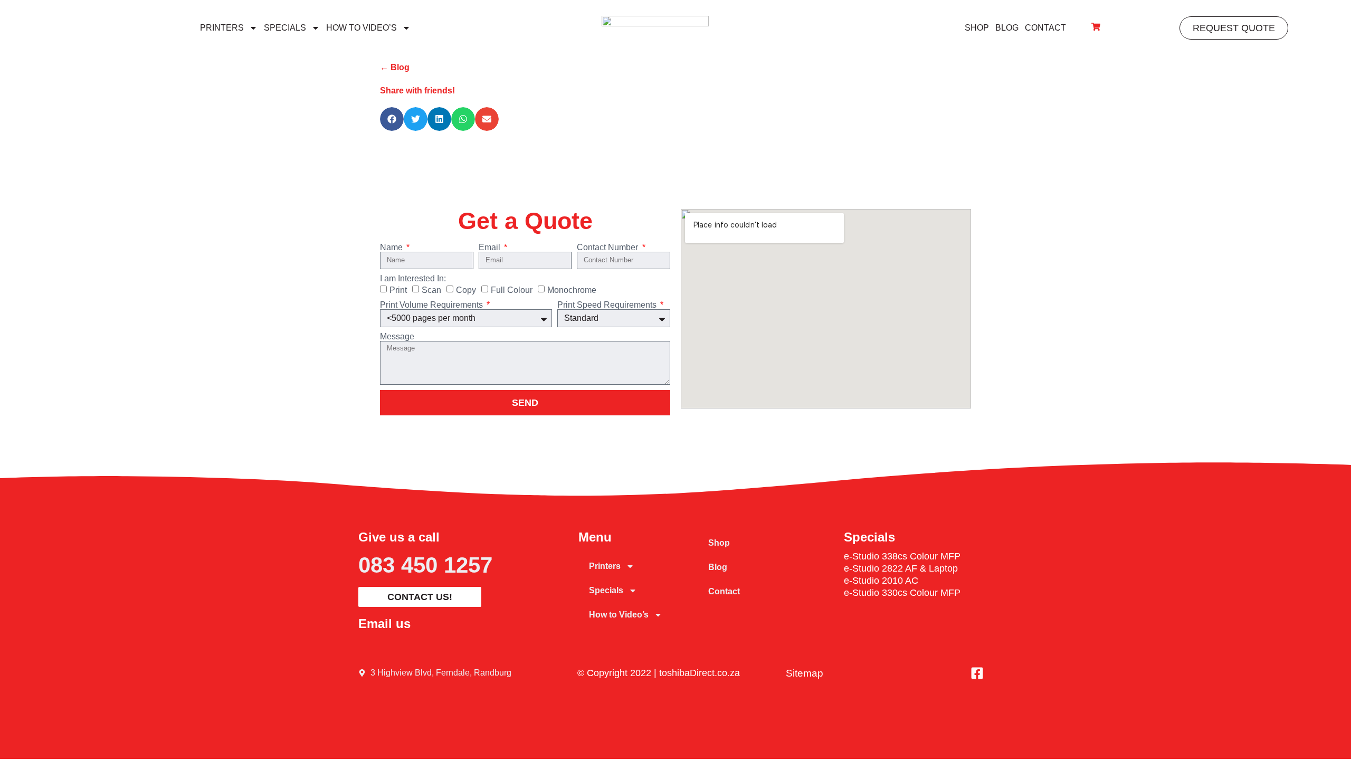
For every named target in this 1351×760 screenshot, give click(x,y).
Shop (977, 27)
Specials (285, 27)
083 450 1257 (425, 565)
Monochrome (571, 290)
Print (398, 290)
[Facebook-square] (977, 673)
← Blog (395, 67)
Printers (222, 27)
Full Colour (511, 290)
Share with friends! (417, 90)
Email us (384, 623)
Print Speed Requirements (608, 305)
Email (490, 247)
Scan (431, 290)
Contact (1045, 27)
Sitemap (804, 673)
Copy (466, 290)
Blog (1007, 27)
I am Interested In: (413, 278)
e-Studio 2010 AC (881, 580)
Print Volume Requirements (432, 305)
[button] (392, 119)
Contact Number (608, 247)
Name (392, 247)
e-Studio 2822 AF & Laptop (901, 568)
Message (397, 336)
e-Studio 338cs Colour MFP (902, 556)
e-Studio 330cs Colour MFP (902, 592)
